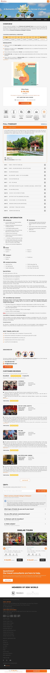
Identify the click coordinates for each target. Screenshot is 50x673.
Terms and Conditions (7, 653)
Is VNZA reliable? (12, 524)
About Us (5, 640)
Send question (41, 490)
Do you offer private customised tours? (17, 514)
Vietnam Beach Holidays (8, 623)
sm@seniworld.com (10, 608)
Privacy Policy (6, 651)
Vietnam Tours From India (8, 635)
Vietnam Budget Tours (8, 626)
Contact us (42, 39)
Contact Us (5, 642)
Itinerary (15, 19)
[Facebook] (3, 660)
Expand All (44, 124)
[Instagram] (6, 660)
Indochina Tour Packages (8, 634)
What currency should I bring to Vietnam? (17, 496)
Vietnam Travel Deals (7, 624)
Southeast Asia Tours (7, 628)
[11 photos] (10, 434)
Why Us (4, 647)
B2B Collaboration (7, 655)
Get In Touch (8, 366)
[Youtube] (10, 660)
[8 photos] (10, 410)
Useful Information (27, 19)
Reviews (38, 19)
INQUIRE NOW (24, 103)
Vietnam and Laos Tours (8, 632)
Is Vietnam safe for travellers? (14, 519)
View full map (34, 84)
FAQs (4, 649)
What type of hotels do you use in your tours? (19, 509)
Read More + (6, 59)
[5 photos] (10, 385)
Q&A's (45, 19)
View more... (24, 487)
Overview (7, 19)
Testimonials (5, 644)
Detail (19, 559)
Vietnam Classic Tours (7, 621)
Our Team (5, 646)
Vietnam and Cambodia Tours (9, 630)
